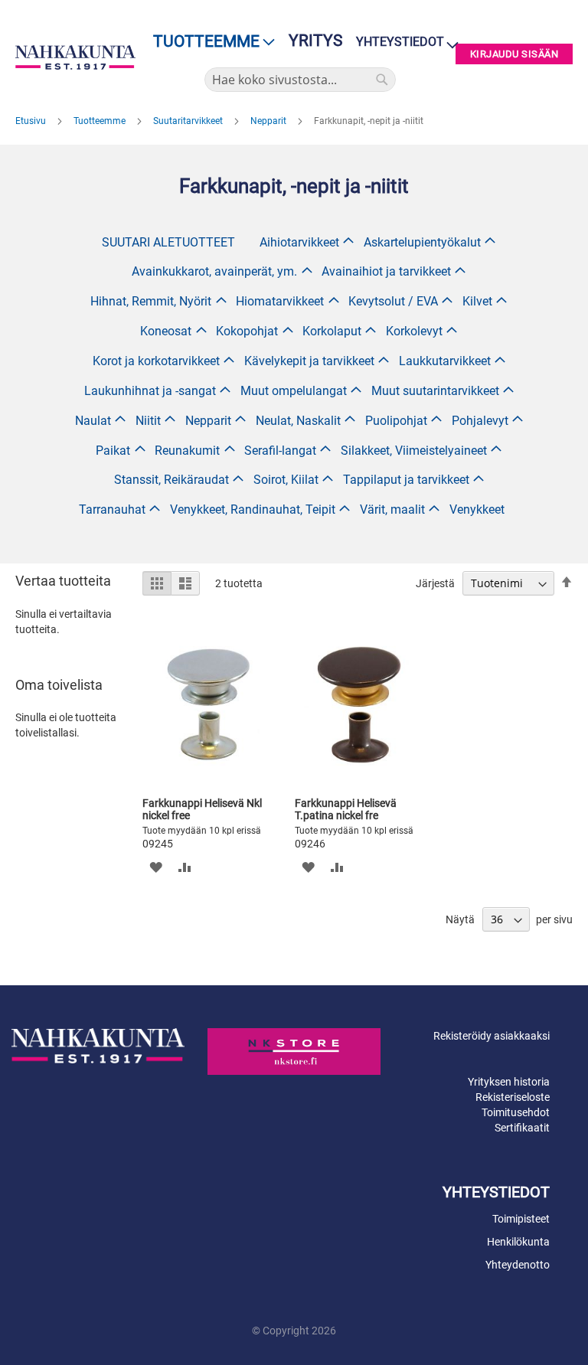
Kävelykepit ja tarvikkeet (309, 361)
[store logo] (75, 57)
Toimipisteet (521, 1219)
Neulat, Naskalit (298, 420)
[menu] (209, 42)
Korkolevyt (414, 331)
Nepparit (269, 121)
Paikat (113, 450)
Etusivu (31, 121)
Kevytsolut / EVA (393, 301)
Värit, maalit (392, 509)
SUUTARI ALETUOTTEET (168, 242)
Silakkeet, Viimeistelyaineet (414, 450)
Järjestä (435, 583)
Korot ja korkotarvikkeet (156, 361)
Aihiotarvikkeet (299, 242)
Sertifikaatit (522, 1128)
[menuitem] (209, 42)
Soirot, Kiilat (285, 479)
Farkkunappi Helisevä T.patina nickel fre (346, 809)
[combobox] (300, 79)
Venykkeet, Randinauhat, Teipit (252, 509)
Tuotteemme (101, 121)
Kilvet (477, 301)
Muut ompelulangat (293, 391)
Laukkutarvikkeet (445, 361)
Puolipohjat (396, 420)
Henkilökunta (518, 1242)
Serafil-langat (280, 450)
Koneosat (165, 331)
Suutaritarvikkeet (189, 121)
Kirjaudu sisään (514, 54)
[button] (155, 867)
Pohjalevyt (480, 420)
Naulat (93, 420)
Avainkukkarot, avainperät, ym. (214, 271)
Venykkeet (477, 509)
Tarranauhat (112, 509)
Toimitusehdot (516, 1112)
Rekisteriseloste (512, 1097)
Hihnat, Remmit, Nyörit (150, 301)
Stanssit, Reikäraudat (171, 479)
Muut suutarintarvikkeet (435, 391)
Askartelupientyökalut (422, 242)
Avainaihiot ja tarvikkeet (386, 271)
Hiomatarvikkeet (280, 301)
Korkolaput (331, 331)
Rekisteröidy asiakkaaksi (491, 1036)
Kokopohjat (247, 331)
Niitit (148, 420)
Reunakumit (187, 450)
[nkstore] (294, 1051)
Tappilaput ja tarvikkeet (406, 479)
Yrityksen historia (509, 1082)
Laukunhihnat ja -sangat (150, 391)
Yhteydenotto (517, 1265)
